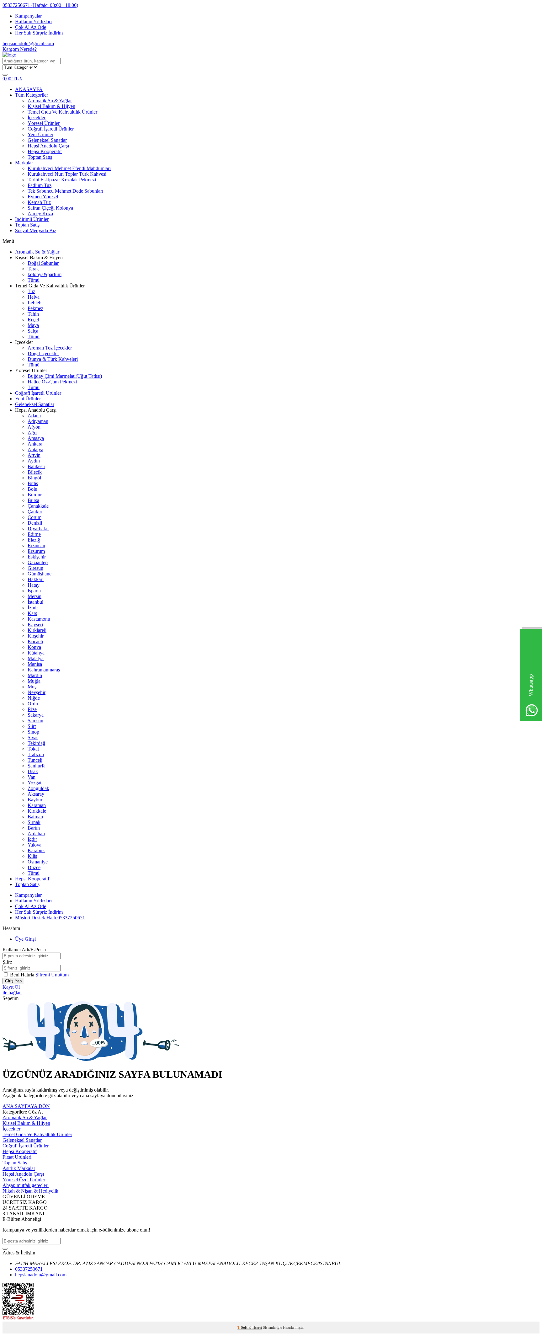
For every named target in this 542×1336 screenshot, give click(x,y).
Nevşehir (36, 692)
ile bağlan (12, 992)
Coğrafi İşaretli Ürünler (51, 128)
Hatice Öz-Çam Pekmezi (52, 381)
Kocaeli (35, 641)
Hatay (34, 585)
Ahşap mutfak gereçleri (26, 1185)
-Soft (242, 1327)
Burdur (35, 494)
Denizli (35, 523)
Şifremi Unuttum (52, 974)
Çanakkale (38, 506)
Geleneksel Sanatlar (47, 140)
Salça (33, 331)
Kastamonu (39, 619)
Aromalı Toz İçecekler (50, 347)
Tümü (34, 280)
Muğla (34, 681)
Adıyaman (38, 421)
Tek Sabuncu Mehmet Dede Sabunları (65, 191)
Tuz (31, 291)
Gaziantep (38, 562)
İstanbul (35, 602)
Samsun (35, 720)
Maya (33, 325)
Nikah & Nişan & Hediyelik (30, 1191)
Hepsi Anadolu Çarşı (48, 145)
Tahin (33, 314)
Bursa (33, 500)
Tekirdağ (36, 743)
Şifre (7, 962)
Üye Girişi (25, 939)
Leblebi (35, 302)
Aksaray (36, 794)
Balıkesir (36, 466)
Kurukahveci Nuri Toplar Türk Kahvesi (67, 174)
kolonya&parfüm (44, 274)
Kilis (32, 856)
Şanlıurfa (36, 765)
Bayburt (36, 799)
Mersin (34, 596)
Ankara (35, 443)
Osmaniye (38, 861)
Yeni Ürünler (40, 134)
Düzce (34, 867)
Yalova (34, 844)
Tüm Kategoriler (31, 95)
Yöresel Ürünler (44, 123)
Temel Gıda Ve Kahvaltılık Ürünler (62, 112)
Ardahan (36, 833)
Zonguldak (38, 788)
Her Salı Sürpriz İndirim (39, 32)
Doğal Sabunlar (43, 263)
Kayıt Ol (11, 987)
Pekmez (35, 308)
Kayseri (35, 624)
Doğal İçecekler (43, 353)
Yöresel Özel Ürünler (24, 1179)
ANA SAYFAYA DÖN (26, 1106)
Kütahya (36, 652)
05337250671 (40, 5)
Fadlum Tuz (39, 185)
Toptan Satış (40, 157)
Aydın (34, 460)
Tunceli (35, 760)
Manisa (35, 664)
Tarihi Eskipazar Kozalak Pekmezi (62, 179)
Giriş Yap (13, 981)
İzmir (33, 607)
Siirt (32, 726)
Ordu (33, 703)
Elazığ (34, 539)
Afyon (34, 427)
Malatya (36, 658)
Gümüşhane (39, 573)
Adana (34, 415)
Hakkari (36, 579)
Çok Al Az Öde (30, 27)
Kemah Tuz (39, 202)
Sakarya (36, 715)
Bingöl (34, 477)
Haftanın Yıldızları (33, 21)
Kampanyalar (28, 16)
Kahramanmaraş (44, 669)
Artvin (34, 455)
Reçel (33, 319)
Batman (35, 816)
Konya (34, 647)
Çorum (34, 517)
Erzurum (36, 551)
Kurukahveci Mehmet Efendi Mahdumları (69, 168)
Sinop (33, 732)
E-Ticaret (255, 1327)
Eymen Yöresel (43, 196)
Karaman (37, 805)
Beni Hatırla (22, 974)
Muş (32, 686)
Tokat (33, 748)
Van (31, 777)
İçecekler (36, 117)
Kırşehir (36, 636)
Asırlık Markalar (19, 1168)
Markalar (24, 162)
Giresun (35, 568)
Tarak (33, 268)
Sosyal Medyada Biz (35, 230)
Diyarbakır (38, 528)
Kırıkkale (37, 811)
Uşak (33, 771)
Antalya (35, 449)
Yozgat (34, 782)
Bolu (32, 489)
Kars (32, 613)
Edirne (34, 534)
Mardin (35, 675)
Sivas (33, 737)
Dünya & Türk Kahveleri (53, 359)
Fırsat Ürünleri (17, 1157)
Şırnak (34, 822)
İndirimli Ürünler (32, 219)
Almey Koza (40, 213)
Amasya (36, 438)
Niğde (34, 698)
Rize (32, 709)
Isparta (34, 590)
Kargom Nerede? (20, 49)
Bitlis (33, 483)
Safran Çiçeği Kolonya (50, 208)
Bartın (34, 828)
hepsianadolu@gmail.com (28, 43)
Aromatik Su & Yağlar (50, 100)
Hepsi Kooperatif (45, 151)
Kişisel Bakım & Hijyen (51, 106)
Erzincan (36, 545)
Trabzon (36, 754)
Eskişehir (37, 556)
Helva (34, 297)
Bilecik (35, 472)
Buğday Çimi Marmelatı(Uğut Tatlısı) (65, 376)
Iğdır (32, 839)
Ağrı (32, 432)
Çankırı (35, 511)
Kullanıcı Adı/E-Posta (24, 949)
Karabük (36, 850)
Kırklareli (37, 630)
